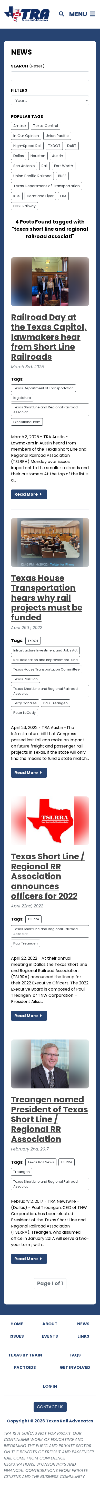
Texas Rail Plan (25, 679)
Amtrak (19, 125)
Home (17, 1324)
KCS (16, 196)
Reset (37, 66)
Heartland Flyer (40, 196)
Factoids (25, 1367)
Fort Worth (63, 165)
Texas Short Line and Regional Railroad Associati (45, 409)
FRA (63, 196)
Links (83, 1336)
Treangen (21, 1172)
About (49, 1324)
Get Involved (75, 1367)
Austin (57, 155)
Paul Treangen (55, 703)
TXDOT (54, 145)
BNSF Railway (24, 206)
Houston (38, 155)
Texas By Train (25, 1355)
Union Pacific (57, 135)
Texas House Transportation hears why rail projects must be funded (46, 597)
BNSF (62, 175)
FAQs (75, 1355)
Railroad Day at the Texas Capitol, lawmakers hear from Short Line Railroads (49, 337)
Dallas (18, 155)
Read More (26, 494)
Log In (50, 1386)
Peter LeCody (24, 712)
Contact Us (50, 1407)
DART (71, 145)
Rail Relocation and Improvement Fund (45, 660)
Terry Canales (25, 703)
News (83, 1324)
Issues (16, 1336)
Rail (44, 165)
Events (50, 1336)
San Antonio (24, 165)
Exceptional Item (27, 422)
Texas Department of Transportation (46, 185)
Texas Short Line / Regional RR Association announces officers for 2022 (48, 876)
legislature (22, 398)
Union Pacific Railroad (32, 175)
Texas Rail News (41, 1162)
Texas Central (45, 125)
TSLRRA (33, 919)
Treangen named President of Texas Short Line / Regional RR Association (49, 1119)
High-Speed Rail (27, 145)
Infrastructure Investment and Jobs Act (45, 650)
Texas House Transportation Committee (46, 669)
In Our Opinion (26, 135)
